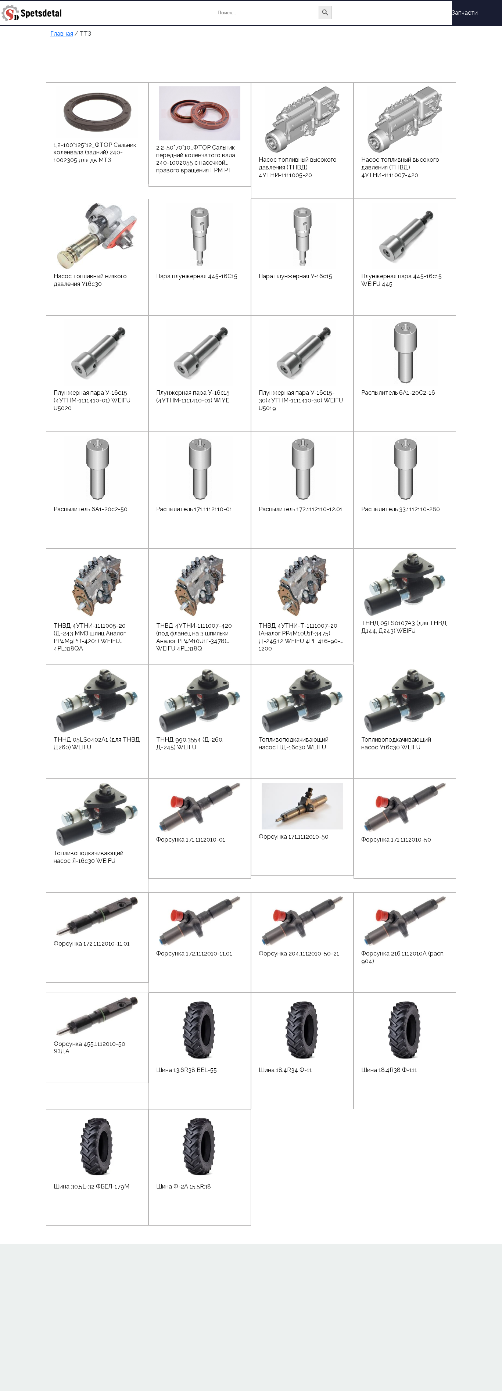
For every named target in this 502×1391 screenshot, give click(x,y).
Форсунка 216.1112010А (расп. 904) (403, 957)
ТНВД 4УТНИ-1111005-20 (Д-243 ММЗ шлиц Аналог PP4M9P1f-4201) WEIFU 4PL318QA (90, 633)
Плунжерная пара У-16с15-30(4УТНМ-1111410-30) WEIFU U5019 (301, 400)
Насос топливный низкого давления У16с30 (90, 280)
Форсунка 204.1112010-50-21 (299, 953)
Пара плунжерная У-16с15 (295, 276)
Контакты (371, 38)
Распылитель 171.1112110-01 (194, 509)
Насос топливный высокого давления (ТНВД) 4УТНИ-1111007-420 (400, 167)
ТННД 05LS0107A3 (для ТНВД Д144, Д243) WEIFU (404, 627)
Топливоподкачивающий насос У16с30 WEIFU (396, 743)
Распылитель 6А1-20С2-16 (398, 392)
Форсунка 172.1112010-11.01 (92, 943)
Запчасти (465, 12)
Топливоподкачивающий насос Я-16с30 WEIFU (88, 857)
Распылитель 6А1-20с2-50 (91, 509)
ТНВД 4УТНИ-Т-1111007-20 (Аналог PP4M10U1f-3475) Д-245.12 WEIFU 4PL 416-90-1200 (299, 633)
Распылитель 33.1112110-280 (400, 509)
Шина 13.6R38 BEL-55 (186, 1069)
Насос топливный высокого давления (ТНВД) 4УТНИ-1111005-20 (298, 167)
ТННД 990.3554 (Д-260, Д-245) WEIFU (189, 743)
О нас (399, 12)
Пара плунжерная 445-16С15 (196, 276)
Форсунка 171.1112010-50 (294, 836)
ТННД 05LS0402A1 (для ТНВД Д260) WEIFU (97, 743)
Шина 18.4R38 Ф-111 (389, 1069)
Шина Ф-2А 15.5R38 (183, 1186)
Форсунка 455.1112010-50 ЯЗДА (89, 1047)
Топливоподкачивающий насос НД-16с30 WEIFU (294, 743)
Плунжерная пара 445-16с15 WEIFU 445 (401, 280)
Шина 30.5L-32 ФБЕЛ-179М (91, 1186)
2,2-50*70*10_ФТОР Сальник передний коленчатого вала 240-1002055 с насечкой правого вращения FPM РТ (195, 155)
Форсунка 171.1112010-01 (190, 839)
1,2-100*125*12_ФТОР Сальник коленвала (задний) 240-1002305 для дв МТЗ (95, 152)
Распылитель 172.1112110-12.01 (301, 509)
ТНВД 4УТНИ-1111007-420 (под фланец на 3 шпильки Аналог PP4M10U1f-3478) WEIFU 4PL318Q (194, 633)
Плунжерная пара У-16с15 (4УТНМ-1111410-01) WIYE (193, 396)
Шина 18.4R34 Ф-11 (285, 1069)
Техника (429, 12)
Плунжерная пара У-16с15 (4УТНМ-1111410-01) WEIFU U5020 (92, 400)
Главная (368, 12)
